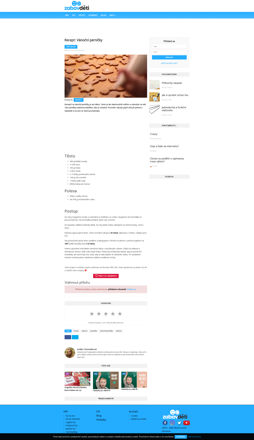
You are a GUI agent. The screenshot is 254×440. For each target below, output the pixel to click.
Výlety (82, 15)
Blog (103, 15)
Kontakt (133, 411)
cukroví (84, 331)
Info (112, 15)
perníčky (93, 331)
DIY (73, 15)
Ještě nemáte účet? (169, 63)
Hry (67, 15)
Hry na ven (70, 415)
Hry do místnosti (73, 419)
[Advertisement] (127, 28)
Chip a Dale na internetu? (164, 146)
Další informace (194, 436)
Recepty (78, 100)
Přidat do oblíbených (106, 275)
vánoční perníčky (106, 331)
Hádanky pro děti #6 (129, 389)
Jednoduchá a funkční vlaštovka (174, 109)
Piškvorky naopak (172, 82)
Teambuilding (71, 432)
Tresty (153, 134)
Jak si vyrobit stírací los (175, 95)
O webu (134, 415)
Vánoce (119, 331)
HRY (66, 411)
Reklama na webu (138, 419)
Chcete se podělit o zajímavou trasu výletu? (167, 160)
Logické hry (70, 422)
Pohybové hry (71, 425)
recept (76, 331)
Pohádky (93, 15)
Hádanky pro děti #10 (101, 390)
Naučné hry (70, 428)
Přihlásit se (131, 289)
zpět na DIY (71, 47)
